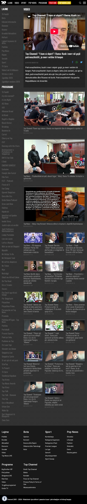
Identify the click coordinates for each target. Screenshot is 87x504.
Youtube (52, 2)
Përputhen (6, 302)
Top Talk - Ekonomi (9, 395)
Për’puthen (6, 472)
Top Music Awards (8, 383)
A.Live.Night (6, 99)
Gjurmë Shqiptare (8, 192)
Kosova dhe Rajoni (29, 443)
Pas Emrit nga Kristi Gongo (9, 293)
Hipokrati (5, 211)
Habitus (5, 207)
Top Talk (5, 391)
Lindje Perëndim (8, 234)
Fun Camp (5, 188)
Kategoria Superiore (52, 440)
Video (17, 2)
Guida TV (5, 488)
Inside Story (6, 221)
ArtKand (5, 115)
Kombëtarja (49, 437)
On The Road (6, 281)
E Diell (4, 161)
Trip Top (5, 398)
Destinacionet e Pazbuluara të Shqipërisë (8, 151)
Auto (25, 449)
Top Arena (5, 379)
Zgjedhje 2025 (7, 77)
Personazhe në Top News (9, 311)
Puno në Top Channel (31, 479)
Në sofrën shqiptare (9, 261)
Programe (43, 2)
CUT (3, 142)
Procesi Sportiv (7, 333)
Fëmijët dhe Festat (9, 173)
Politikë (4, 437)
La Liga (47, 449)
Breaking (5, 126)
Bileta (25, 472)
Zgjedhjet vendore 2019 (11, 81)
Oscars (4, 288)
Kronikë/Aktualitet (9, 33)
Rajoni (4, 54)
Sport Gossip (49, 459)
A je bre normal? (8, 95)
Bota (3, 18)
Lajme (10, 2)
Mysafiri (5, 250)
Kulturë (4, 37)
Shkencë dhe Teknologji (31, 446)
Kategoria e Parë (51, 443)
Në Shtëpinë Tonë (8, 258)
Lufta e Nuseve (7, 242)
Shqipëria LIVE (7, 476)
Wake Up (5, 410)
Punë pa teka (7, 337)
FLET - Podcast (7, 180)
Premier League (51, 446)
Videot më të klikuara (10, 70)
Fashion (69, 443)
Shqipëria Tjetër (8, 356)
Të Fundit (5, 14)
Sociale (4, 58)
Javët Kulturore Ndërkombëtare (8, 230)
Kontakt (26, 476)
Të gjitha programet (9, 485)
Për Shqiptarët (7, 298)
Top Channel (30, 464)
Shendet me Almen (9, 348)
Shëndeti (70, 446)
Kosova (4, 29)
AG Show (5, 103)
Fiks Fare (5, 176)
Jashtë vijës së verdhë (10, 225)
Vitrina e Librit (7, 73)
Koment (26, 440)
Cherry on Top (7, 138)
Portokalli (5, 329)
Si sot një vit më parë (10, 360)
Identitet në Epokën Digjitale (9, 216)
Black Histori (7, 122)
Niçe (3, 269)
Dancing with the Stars (10, 145)
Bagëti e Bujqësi (8, 119)
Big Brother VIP (7, 469)
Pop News (32, 2)
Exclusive (5, 169)
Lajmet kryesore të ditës (9, 42)
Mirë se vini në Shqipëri (10, 246)
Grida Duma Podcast (9, 200)
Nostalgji (5, 273)
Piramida (5, 315)
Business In (6, 130)
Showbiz (70, 437)
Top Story (5, 387)
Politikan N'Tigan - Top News (10, 320)
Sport (23, 2)
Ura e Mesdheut (8, 402)
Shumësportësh (51, 456)
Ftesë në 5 (6, 184)
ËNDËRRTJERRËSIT (9, 165)
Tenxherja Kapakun (9, 375)
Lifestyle (70, 440)
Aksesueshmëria (29, 487)
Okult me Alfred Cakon (10, 277)
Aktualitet (5, 443)
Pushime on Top (8, 341)
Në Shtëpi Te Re (8, 254)
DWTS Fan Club (7, 157)
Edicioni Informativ (9, 21)
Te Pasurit (6, 368)
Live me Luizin (7, 238)
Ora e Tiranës (7, 284)
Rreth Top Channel (30, 469)
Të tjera (5, 66)
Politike (5, 47)
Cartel (4, 134)
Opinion (26, 437)
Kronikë (4, 440)
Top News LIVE (64, 2)
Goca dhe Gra (7, 196)
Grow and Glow (7, 203)
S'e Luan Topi (7, 344)
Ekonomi (5, 25)
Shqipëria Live (7, 352)
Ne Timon (5, 265)
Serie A (47, 453)
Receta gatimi (72, 453)
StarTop (5, 364)
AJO (3, 107)
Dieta (69, 449)
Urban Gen (6, 406)
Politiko (5, 325)
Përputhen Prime (8, 306)
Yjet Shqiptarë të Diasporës (8, 415)
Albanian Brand (7, 111)
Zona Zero (5, 420)
